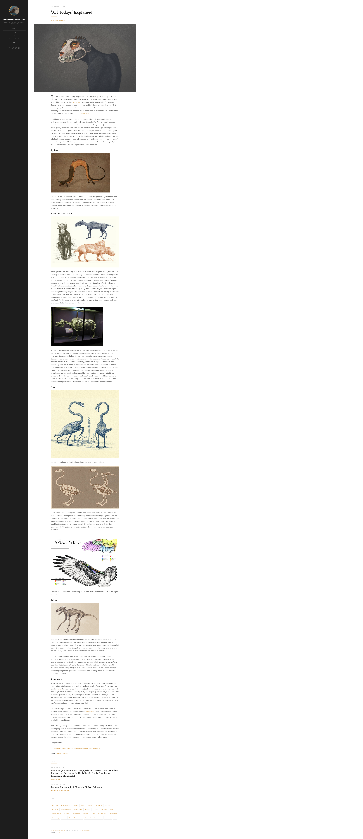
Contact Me (14, 39)
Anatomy (55, 805)
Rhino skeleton (67, 748)
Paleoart (62, 20)
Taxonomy (108, 818)
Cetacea (89, 805)
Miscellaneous (56, 813)
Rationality (55, 818)
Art (14, 35)
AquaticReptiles (65, 805)
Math (111, 809)
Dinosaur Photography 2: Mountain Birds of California (76, 787)
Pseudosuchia (102, 813)
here (59, 689)
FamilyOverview (66, 809)
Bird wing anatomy (92, 748)
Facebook (65, 753)
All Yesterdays (56, 748)
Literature (55, 20)
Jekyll (60, 832)
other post (85, 113)
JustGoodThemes (85, 831)
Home (14, 29)
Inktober (95, 809)
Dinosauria (65, 790)
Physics (85, 813)
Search (14, 42)
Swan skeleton (79, 748)
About (14, 32)
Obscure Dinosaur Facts (14, 19)
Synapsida (88, 818)
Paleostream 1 (90, 712)
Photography (56, 790)
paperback (77, 102)
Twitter (58, 753)
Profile (93, 813)
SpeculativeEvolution (75, 818)
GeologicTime (78, 809)
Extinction (55, 809)
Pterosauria (113, 813)
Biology (75, 805)
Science (54, 779)
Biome (82, 805)
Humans (87, 809)
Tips (60, 779)
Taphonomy (98, 818)
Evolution (107, 805)
